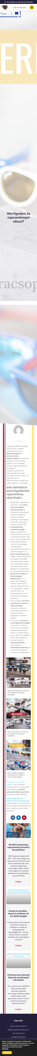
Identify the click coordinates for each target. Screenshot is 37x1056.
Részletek (5, 1049)
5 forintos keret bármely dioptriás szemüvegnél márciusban (18, 977)
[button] (32, 7)
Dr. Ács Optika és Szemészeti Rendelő (18, 2)
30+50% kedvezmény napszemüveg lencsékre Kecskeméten (18, 847)
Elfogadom (7, 1052)
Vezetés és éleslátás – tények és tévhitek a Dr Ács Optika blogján (18, 913)
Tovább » (18, 882)
